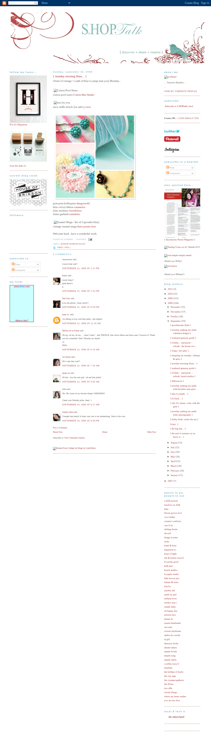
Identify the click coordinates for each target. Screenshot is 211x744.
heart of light (170, 553)
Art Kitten (66, 357)
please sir (66, 373)
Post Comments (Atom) (74, 438)
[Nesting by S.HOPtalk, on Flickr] (169, 247)
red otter (168, 627)
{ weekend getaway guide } (183, 338)
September (176, 321)
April (173, 461)
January (175, 475)
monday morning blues (73, 244)
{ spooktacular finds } (180, 325)
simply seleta (67, 412)
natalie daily (170, 606)
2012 (170, 289)
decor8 (167, 533)
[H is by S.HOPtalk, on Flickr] (28, 122)
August (174, 442)
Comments (19, 270)
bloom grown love (173, 513)
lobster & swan (171, 582)
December (176, 307)
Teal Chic (66, 298)
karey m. (65, 314)
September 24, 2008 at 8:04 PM (80, 421)
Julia (64, 389)
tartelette (168, 667)
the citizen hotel (176, 717)
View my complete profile (180, 91)
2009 (170, 298)
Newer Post (57, 432)
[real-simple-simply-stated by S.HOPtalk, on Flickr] (177, 255)
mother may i (170, 602)
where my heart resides (175, 696)
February (175, 470)
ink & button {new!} (174, 558)
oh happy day (170, 611)
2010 (170, 294)
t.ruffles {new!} (171, 664)
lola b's (167, 586)
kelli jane (168, 566)
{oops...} (174, 424)
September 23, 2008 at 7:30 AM (81, 365)
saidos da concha (172, 635)
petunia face (170, 615)
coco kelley (169, 517)
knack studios (170, 570)
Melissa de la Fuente (70, 330)
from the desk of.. (18, 166)
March (174, 466)
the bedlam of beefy (173, 672)
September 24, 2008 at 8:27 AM (81, 404)
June (173, 452)
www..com (22, 286)
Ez (197, 247)
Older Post (151, 432)
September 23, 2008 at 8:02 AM (81, 382)
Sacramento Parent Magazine (179, 239)
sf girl (167, 639)
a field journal (171, 501)
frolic (166, 541)
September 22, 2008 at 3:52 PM (80, 291)
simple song (170, 655)
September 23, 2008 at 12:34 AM (81, 323)
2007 (170, 481)
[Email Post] (90, 239)
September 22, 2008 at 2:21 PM (80, 268)
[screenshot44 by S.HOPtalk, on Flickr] (28, 205)
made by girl (170, 594)
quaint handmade (172, 623)
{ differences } (177, 381)
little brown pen (171, 578)
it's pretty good (171, 562)
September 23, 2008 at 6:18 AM (81, 349)
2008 (170, 303)
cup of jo (168, 525)
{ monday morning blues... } (70, 76)
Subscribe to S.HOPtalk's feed (179, 106)
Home (104, 432)
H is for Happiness (18, 124)
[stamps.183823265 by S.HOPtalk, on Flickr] (28, 161)
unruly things (170, 692)
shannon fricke (171, 643)
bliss (166, 509)
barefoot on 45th (172, 505)
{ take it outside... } (179, 394)
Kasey (64, 275)
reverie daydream (172, 631)
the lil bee (168, 684)
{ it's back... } (176, 398)
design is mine (171, 537)
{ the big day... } (178, 428)
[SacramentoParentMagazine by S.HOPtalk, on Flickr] (183, 237)
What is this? (21, 320)
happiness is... (170, 549)
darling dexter (171, 529)
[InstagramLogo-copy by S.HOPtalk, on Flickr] (172, 152)
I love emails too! (188, 118)
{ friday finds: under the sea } (184, 419)
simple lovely (170, 651)
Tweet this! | (63, 247)
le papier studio (171, 574)
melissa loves (170, 598)
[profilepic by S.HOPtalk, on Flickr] (170, 76)
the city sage (170, 676)
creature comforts (172, 521)
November (176, 311)
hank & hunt (170, 545)
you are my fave (172, 700)
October (175, 316)
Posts (17, 264)
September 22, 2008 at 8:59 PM (80, 307)
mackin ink (169, 590)
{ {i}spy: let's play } (179, 350)
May (173, 456)
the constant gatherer (174, 680)
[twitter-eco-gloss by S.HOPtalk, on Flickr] (172, 135)
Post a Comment (60, 428)
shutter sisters (170, 647)
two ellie (168, 688)
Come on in (180, 247)
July (173, 447)
